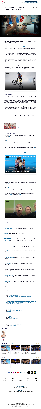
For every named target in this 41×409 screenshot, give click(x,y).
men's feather (12, 301)
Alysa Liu (32, 391)
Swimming (3, 338)
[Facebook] (9, 372)
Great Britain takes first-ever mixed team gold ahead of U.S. (19, 171)
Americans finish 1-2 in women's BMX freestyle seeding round (20, 88)
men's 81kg (11, 325)
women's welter (24, 302)
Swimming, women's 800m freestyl (9, 257)
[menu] (5, 2)
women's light (20, 302)
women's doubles (24, 296)
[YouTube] (18, 372)
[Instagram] (13, 372)
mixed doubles (29, 296)
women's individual (15, 295)
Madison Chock (17, 391)
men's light (16, 301)
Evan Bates (14, 391)
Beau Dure (5, 11)
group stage (10, 297)
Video (16, 387)
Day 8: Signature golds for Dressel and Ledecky (13, 34)
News (14, 387)
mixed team (9, 311)
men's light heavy (28, 301)
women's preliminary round (20, 308)
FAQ (26, 387)
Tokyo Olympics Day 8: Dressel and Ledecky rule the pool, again (14, 8)
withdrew (10, 194)
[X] (11, 372)
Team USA (24, 387)
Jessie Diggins (24, 391)
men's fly (9, 301)
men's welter (20, 301)
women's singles (15, 296)
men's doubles (20, 296)
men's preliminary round (13, 308)
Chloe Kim (21, 391)
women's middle (29, 302)
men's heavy (32, 301)
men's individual (10, 295)
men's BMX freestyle (11, 303)
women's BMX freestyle (17, 303)
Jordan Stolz (28, 391)
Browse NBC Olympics (20, 386)
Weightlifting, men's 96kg (7, 285)
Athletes (19, 387)
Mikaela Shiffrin (10, 391)
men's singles (11, 296)
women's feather (15, 302)
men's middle (23, 301)
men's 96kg (14, 325)
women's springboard (11, 304)
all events (9, 312)
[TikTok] (15, 372)
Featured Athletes (20, 390)
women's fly (11, 302)
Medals (21, 387)
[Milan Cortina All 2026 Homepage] (2, 2)
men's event (9, 309)
